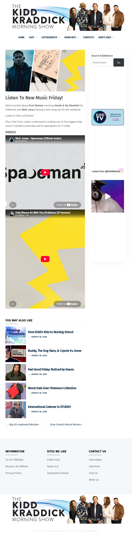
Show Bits (70, 37)
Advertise (94, 466)
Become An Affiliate (17, 466)
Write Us (94, 479)
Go (118, 62)
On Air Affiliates (14, 459)
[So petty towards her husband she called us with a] (107, 196)
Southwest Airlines (58, 473)
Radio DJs (53, 466)
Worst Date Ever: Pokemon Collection (52, 388)
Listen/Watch (49, 37)
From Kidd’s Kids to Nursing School (50, 332)
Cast (31, 37)
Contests (88, 37)
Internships (95, 459)
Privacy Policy (13, 473)
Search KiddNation (102, 55)
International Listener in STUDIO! (49, 407)
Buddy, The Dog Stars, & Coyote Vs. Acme (54, 351)
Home (21, 37)
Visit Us (93, 473)
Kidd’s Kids (104, 37)
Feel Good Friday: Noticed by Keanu (51, 369)
